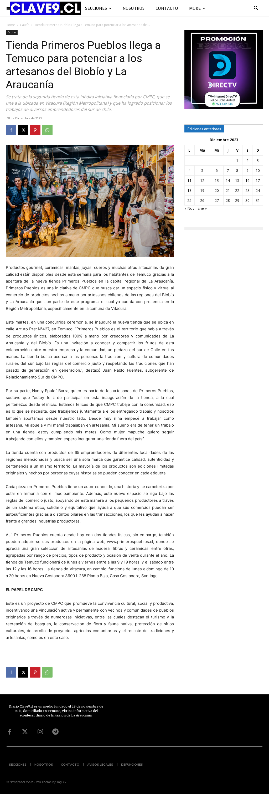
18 (189, 190)
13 (217, 180)
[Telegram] (55, 732)
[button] (256, 8)
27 (217, 200)
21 (228, 190)
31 (258, 200)
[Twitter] (25, 732)
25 (189, 200)
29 (237, 200)
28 (228, 200)
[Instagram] (40, 732)
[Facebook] (11, 130)
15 (237, 180)
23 (247, 190)
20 (217, 190)
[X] (23, 130)
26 (202, 200)
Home (10, 25)
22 (237, 190)
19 (202, 190)
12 (202, 180)
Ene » (202, 208)
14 (228, 180)
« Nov (189, 208)
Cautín (24, 25)
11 (189, 180)
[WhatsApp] (47, 130)
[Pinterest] (35, 130)
